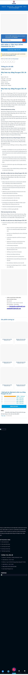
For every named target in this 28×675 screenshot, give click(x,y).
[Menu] (2, 2)
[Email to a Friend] (9, 62)
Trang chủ (4, 6)
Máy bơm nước (10, 6)
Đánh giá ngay (14, 406)
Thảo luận (3, 415)
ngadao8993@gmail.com (14, 308)
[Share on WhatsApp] (2, 62)
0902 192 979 (12, 55)
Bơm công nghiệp (18, 6)
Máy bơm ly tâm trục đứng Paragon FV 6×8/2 (7, 385)
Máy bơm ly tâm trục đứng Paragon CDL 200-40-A (21, 385)
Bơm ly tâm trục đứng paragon (17, 7)
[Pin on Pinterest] (11, 62)
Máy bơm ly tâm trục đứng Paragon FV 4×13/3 (7, 340)
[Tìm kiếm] (26, 2)
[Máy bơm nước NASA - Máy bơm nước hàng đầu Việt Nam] (14, 2)
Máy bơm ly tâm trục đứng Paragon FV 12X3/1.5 (21, 362)
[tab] (14, 66)
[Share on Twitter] (7, 62)
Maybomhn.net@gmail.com (17, 306)
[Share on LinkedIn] (14, 62)
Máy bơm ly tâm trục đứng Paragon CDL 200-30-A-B (21, 340)
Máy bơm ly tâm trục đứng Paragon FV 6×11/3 (7, 362)
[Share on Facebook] (4, 62)
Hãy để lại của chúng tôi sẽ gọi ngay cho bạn (15, 36)
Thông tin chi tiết (7, 66)
